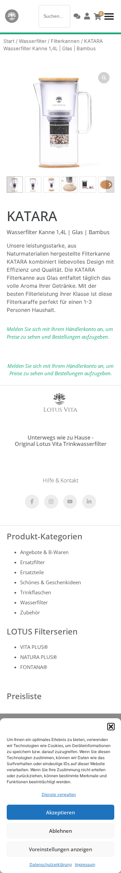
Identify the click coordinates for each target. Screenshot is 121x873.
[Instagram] (51, 502)
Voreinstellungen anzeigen (60, 849)
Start (8, 41)
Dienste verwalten (59, 794)
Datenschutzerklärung (51, 864)
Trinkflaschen (35, 592)
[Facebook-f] (32, 502)
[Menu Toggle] (109, 16)
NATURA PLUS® (38, 657)
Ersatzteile (32, 572)
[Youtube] (70, 502)
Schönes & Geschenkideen (50, 582)
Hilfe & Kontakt (60, 480)
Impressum (85, 864)
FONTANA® (33, 667)
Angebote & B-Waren (44, 552)
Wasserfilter (32, 41)
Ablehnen (60, 830)
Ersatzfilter (32, 562)
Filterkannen (65, 41)
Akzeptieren (60, 812)
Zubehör (30, 612)
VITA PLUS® (34, 647)
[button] (111, 726)
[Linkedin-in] (89, 502)
